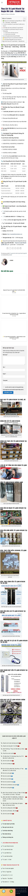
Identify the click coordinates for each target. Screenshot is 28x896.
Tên (4, 367)
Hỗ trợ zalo (4, 893)
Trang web (5, 380)
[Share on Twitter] (12, 248)
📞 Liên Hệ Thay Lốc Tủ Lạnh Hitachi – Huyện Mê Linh (13, 41)
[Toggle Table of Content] (23, 18)
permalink (10, 254)
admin (13, 14)
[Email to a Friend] (15, 248)
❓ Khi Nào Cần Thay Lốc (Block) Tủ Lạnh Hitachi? (13, 27)
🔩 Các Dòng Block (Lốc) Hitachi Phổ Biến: (11, 36)
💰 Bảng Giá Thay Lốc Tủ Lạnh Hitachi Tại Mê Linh (13, 37)
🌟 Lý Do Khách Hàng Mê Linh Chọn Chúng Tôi (12, 39)
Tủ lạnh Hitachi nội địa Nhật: (10, 34)
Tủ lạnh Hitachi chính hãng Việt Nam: (11, 32)
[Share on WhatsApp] (7, 248)
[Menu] (2, 2)
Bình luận (5, 354)
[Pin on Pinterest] (18, 248)
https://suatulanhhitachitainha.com (14, 234)
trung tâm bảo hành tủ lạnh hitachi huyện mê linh (14, 79)
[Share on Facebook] (10, 248)
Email (4, 373)
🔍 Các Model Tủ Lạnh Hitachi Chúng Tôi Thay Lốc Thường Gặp (13, 30)
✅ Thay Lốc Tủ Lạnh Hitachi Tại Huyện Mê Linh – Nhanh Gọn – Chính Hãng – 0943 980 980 (14, 21)
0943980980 (11, 893)
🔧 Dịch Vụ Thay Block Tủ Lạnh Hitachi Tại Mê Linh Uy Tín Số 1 (13, 25)
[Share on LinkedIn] (20, 248)
